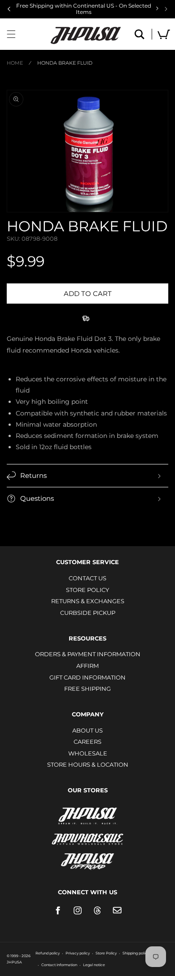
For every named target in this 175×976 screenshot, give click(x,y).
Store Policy (87, 589)
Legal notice (94, 965)
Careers (87, 741)
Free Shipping (87, 688)
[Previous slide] (9, 9)
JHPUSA (87, 815)
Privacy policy (78, 953)
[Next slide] (166, 9)
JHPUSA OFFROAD (88, 859)
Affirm (87, 665)
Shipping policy (135, 953)
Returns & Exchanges (87, 601)
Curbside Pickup (87, 612)
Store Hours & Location (87, 764)
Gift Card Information (87, 677)
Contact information (59, 965)
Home (15, 63)
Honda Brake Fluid (64, 63)
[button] (11, 34)
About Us (87, 730)
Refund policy (47, 953)
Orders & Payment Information (87, 654)
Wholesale (87, 753)
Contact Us (87, 578)
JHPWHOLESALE (87, 833)
